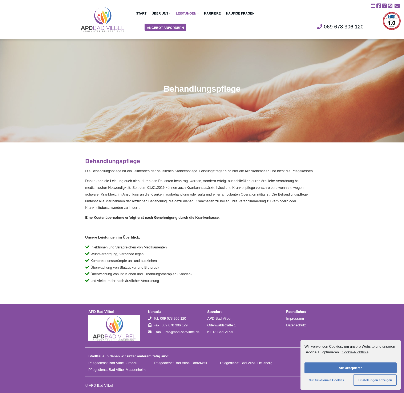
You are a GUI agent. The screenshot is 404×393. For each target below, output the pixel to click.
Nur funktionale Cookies (326, 380)
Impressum (295, 319)
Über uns (160, 13)
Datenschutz (296, 325)
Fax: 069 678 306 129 (170, 325)
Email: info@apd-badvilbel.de (176, 332)
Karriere (212, 13)
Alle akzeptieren (350, 368)
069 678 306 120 (343, 27)
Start (141, 13)
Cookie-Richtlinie (355, 352)
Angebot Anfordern (165, 28)
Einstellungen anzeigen (375, 380)
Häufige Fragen (240, 13)
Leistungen (186, 13)
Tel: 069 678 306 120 (170, 319)
